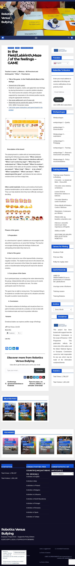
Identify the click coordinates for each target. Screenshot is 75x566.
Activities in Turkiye (32, 517)
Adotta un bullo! (60, 230)
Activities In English (32, 476)
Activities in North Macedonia (36, 499)
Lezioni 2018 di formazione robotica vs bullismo (62, 194)
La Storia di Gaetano (45, 552)
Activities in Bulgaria (27, 47)
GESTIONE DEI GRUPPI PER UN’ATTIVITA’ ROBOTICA (63, 236)
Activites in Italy (31, 481)
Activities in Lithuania (8, 408)
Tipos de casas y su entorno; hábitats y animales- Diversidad (35, 383)
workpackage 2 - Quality (27, 444)
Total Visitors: (58, 382)
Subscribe (39, 370)
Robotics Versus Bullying (7, 18)
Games (17, 47)
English (58, 63)
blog (6, 403)
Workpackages (58, 117)
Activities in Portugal (33, 503)
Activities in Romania (33, 508)
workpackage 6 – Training (62, 148)
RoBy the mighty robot (60, 262)
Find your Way (58, 257)
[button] (68, 37)
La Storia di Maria (44, 562)
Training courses (58, 291)
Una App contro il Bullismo (62, 286)
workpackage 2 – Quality (61, 122)
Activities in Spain (32, 512)
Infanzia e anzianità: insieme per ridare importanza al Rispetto (62, 225)
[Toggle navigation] (36, 37)
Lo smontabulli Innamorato (62, 548)
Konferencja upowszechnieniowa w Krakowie (15, 383)
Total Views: (57, 376)
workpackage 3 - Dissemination (9, 442)
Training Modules (59, 296)
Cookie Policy (15, 563)
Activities (10, 47)
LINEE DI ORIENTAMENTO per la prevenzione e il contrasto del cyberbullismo (58, 557)
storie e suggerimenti (45, 548)
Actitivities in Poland (33, 485)
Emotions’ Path (58, 252)
